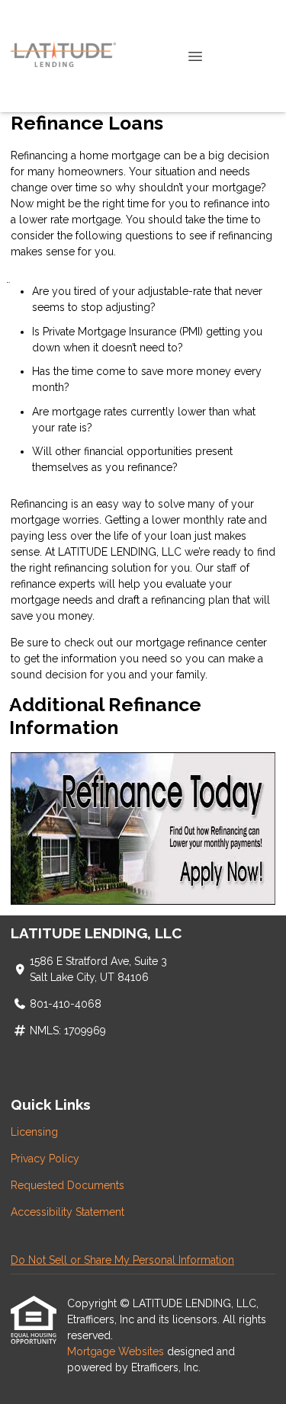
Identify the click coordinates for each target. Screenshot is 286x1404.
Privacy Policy (45, 1158)
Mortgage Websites (117, 1351)
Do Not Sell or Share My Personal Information (122, 1260)
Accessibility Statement (67, 1212)
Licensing (34, 1132)
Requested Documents (67, 1185)
